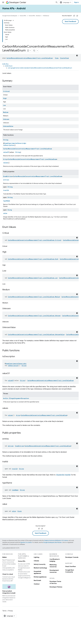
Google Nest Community (69, 571)
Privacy (10, 611)
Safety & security (39, 564)
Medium (5, 112)
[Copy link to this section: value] (9, 504)
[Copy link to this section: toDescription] (17, 356)
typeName (6, 201)
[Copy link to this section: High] (8, 252)
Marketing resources (53, 566)
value (5, 213)
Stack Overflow (70, 566)
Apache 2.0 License (26, 542)
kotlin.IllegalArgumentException (16, 398)
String (5, 140)
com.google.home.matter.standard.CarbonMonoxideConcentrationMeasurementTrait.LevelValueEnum (40, 68)
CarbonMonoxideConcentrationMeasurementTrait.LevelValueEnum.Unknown (34, 316)
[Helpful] (74, 15)
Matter (4, 557)
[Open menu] (3, 2)
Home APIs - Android (13, 8)
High (5, 98)
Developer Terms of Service (55, 582)
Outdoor (37, 584)
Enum (56, 58)
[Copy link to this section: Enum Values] (18, 227)
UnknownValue (8, 126)
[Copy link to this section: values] (10, 408)
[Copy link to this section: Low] (8, 271)
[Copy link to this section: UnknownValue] (18, 327)
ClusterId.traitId (63, 475)
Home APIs (23, 15)
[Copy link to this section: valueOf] (12, 373)
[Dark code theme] (77, 55)
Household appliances (37, 572)
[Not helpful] (77, 15)
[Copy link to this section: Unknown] (13, 308)
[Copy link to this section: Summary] (14, 81)
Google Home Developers (9, 15)
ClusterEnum (64, 58)
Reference (46, 15)
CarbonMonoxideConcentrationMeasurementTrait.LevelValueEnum (29, 58)
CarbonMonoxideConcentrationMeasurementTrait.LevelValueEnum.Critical (34, 240)
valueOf (6, 152)
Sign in (76, 2)
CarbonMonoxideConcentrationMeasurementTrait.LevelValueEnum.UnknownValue (36, 334)
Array (5, 159)
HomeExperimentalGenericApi (15, 143)
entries (6, 180)
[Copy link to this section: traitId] (10, 462)
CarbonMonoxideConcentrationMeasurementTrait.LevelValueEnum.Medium (34, 297)
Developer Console (71, 557)
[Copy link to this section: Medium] (12, 290)
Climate (36, 561)
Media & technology (40, 568)
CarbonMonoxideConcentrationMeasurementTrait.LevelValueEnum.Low (32, 278)
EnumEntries (7, 176)
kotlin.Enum (8, 66)
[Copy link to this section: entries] (11, 439)
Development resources (54, 571)
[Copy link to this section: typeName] (14, 483)
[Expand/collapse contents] (13, 20)
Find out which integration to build (8, 592)
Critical (6, 91)
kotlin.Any (5, 64)
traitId (6, 190)
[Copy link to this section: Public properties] (23, 433)
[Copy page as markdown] (34, 50)
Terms (4, 611)
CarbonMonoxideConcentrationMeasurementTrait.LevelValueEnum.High (33, 259)
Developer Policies (56, 587)
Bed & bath (37, 580)
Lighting (36, 557)
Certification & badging (54, 560)
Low (4, 105)
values (5, 163)
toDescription (8, 145)
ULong (10, 210)
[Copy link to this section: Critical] (11, 233)
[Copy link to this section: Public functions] (22, 350)
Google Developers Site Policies (52, 542)
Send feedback (70, 22)
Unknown (6, 119)
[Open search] (56, 2)
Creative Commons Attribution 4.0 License (56, 540)
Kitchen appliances (40, 577)
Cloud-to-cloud (7, 574)
